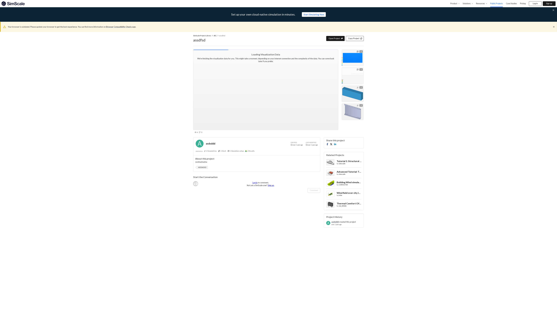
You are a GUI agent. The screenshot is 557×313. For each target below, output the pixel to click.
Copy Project (353, 38)
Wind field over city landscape (349, 192)
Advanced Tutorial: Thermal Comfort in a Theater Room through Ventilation (349, 171)
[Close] (554, 27)
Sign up (549, 3)
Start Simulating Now (314, 14)
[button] (202, 167)
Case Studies (511, 3)
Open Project (334, 38)
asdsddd (210, 143)
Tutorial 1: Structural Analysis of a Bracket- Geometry (349, 161)
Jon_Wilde (343, 206)
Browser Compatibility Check (118, 27)
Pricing (523, 3)
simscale (342, 163)
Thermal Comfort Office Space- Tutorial (349, 203)
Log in (535, 3)
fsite (340, 195)
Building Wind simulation (349, 182)
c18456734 (343, 185)
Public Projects (496, 3)
